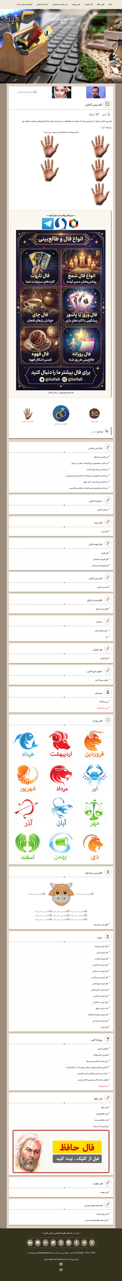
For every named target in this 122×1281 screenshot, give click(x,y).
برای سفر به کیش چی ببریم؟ (97, 1061)
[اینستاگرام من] (69, 1242)
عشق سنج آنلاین (101, 680)
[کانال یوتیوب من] (38, 1242)
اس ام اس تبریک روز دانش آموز (95, 482)
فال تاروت (89, 4)
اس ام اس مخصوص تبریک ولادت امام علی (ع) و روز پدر (86, 475)
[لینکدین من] (30, 1242)
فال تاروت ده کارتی (100, 1002)
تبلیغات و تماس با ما (24, 4)
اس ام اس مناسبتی (60, 4)
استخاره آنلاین (42, 4)
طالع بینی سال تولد (100, 924)
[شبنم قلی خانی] (27, 93)
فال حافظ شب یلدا (101, 1120)
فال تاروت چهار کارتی (100, 977)
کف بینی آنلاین (61, 18)
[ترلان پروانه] (61, 93)
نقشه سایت (48, 1259)
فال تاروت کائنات (101, 958)
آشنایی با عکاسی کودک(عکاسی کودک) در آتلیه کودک (87, 1067)
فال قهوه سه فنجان (100, 559)
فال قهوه (104, 553)
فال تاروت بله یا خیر (100, 1021)
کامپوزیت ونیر (102, 1048)
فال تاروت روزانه (101, 946)
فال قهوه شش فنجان (100, 565)
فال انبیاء (104, 531)
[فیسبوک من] (76, 1242)
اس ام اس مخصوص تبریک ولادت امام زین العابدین (88, 488)
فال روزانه (76, 4)
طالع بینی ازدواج (102, 609)
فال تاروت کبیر (102, 952)
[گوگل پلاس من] (46, 1242)
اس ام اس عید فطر (101, 457)
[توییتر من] (53, 1242)
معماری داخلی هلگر (100, 1055)
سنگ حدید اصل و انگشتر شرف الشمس (92, 1073)
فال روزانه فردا (102, 1214)
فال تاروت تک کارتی (100, 965)
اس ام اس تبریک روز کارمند (97, 469)
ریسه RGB (104, 702)
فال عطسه (104, 1192)
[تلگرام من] (84, 1242)
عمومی (94, 431)
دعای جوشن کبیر (101, 630)
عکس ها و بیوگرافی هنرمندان (96, 1220)
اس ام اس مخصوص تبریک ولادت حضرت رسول (89, 463)
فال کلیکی (104, 658)
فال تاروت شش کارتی (99, 990)
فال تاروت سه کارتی (100, 971)
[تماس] (61, 1242)
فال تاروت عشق (102, 1008)
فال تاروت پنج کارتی (100, 983)
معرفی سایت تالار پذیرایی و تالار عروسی (93, 1080)
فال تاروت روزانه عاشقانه (98, 1014)
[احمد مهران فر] (96, 93)
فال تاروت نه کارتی (100, 996)
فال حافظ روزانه (102, 1114)
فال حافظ (100, 4)
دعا (106, 636)
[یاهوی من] (92, 1242)
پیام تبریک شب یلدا (100, 1126)
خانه (110, 4)
